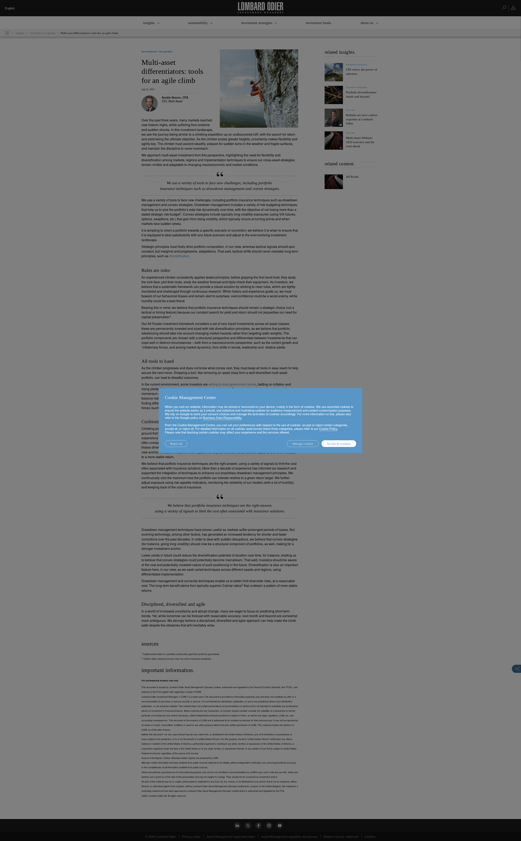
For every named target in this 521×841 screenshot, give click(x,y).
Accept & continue (339, 443)
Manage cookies (302, 443)
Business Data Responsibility (222, 417)
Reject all (176, 443)
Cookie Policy (328, 428)
